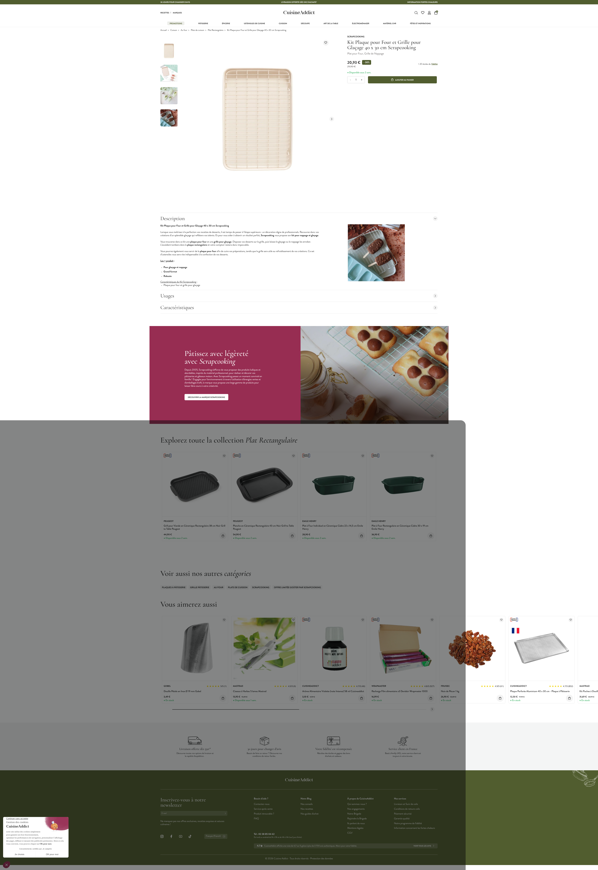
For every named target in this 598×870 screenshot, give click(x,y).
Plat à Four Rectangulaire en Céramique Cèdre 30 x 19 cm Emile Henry (400, 527)
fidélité (434, 64)
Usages (167, 296)
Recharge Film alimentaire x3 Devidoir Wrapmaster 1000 (399, 691)
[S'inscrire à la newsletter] (226, 813)
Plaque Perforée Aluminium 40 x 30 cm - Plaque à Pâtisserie (540, 691)
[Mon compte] (429, 12)
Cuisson (173, 30)
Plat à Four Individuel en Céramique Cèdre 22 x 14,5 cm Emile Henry (332, 527)
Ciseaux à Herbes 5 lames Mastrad (249, 691)
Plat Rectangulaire (215, 30)
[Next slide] (331, 119)
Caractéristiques (177, 307)
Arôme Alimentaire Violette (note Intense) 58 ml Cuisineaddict (333, 691)
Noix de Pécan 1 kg (450, 691)
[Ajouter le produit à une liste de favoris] (326, 43)
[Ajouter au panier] (222, 535)
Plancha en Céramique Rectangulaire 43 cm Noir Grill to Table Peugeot (263, 527)
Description (172, 218)
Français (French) (213, 836)
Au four (184, 30)
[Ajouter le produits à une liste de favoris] (224, 456)
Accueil (163, 30)
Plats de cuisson (197, 30)
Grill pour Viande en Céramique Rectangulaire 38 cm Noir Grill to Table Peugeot (194, 527)
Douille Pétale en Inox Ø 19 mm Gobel (182, 691)
